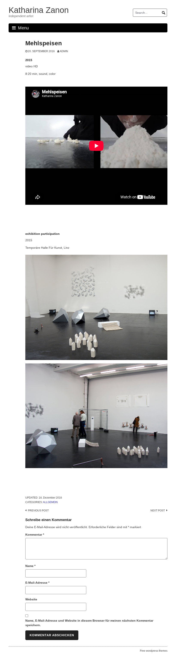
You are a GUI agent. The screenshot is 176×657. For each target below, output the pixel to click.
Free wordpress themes (153, 650)
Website (31, 599)
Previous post (38, 510)
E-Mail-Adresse (37, 582)
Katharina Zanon (39, 10)
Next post (157, 510)
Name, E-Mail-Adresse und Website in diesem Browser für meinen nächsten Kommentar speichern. (89, 623)
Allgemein (50, 502)
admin (64, 51)
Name (30, 566)
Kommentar (34, 534)
